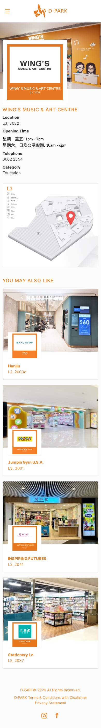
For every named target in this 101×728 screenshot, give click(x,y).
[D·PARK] (45, 10)
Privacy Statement (50, 703)
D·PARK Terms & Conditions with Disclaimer (50, 697)
